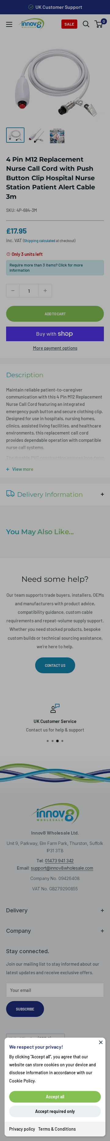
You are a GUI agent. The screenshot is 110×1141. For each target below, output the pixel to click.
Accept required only (55, 1111)
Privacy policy (22, 1129)
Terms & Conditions (57, 1129)
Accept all (55, 1096)
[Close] (100, 1042)
